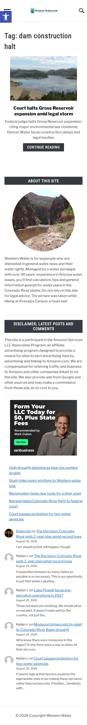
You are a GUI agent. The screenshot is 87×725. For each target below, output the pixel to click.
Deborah (23, 531)
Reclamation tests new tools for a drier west (45, 493)
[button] (6, 17)
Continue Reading (43, 147)
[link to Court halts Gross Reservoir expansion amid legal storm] (43, 78)
